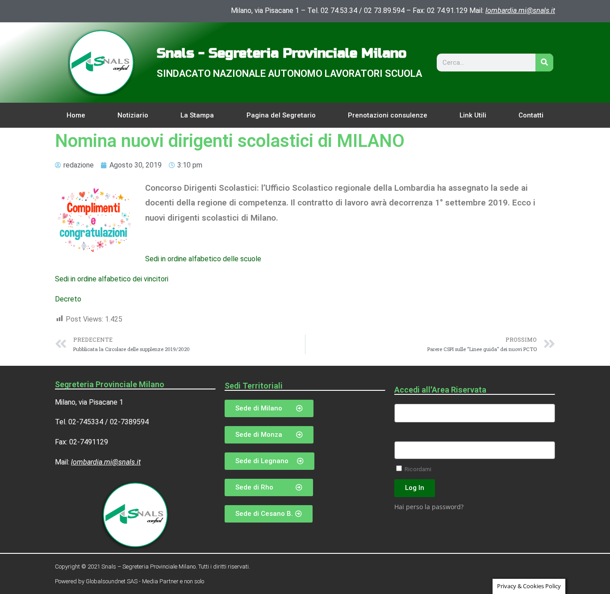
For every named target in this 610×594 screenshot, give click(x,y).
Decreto (68, 299)
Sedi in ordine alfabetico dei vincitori (111, 279)
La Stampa (197, 115)
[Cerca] (544, 62)
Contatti (530, 115)
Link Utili (473, 115)
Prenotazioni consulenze (387, 115)
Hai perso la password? (429, 506)
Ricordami (417, 469)
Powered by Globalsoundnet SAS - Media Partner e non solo (129, 581)
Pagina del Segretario (281, 115)
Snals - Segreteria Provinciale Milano (281, 53)
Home (76, 115)
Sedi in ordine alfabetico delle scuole (203, 259)
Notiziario (132, 115)
